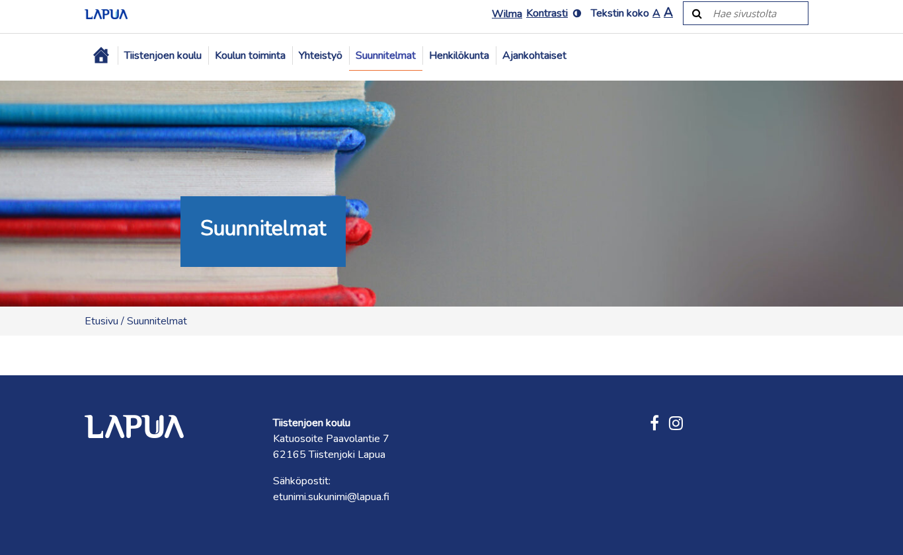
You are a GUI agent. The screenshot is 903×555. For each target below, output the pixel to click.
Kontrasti (547, 13)
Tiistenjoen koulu (163, 55)
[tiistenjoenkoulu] (676, 424)
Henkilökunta (459, 55)
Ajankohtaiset (534, 55)
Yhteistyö (320, 55)
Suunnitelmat (386, 55)
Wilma (507, 14)
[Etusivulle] (106, 13)
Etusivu (101, 321)
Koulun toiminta (250, 55)
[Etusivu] (101, 55)
